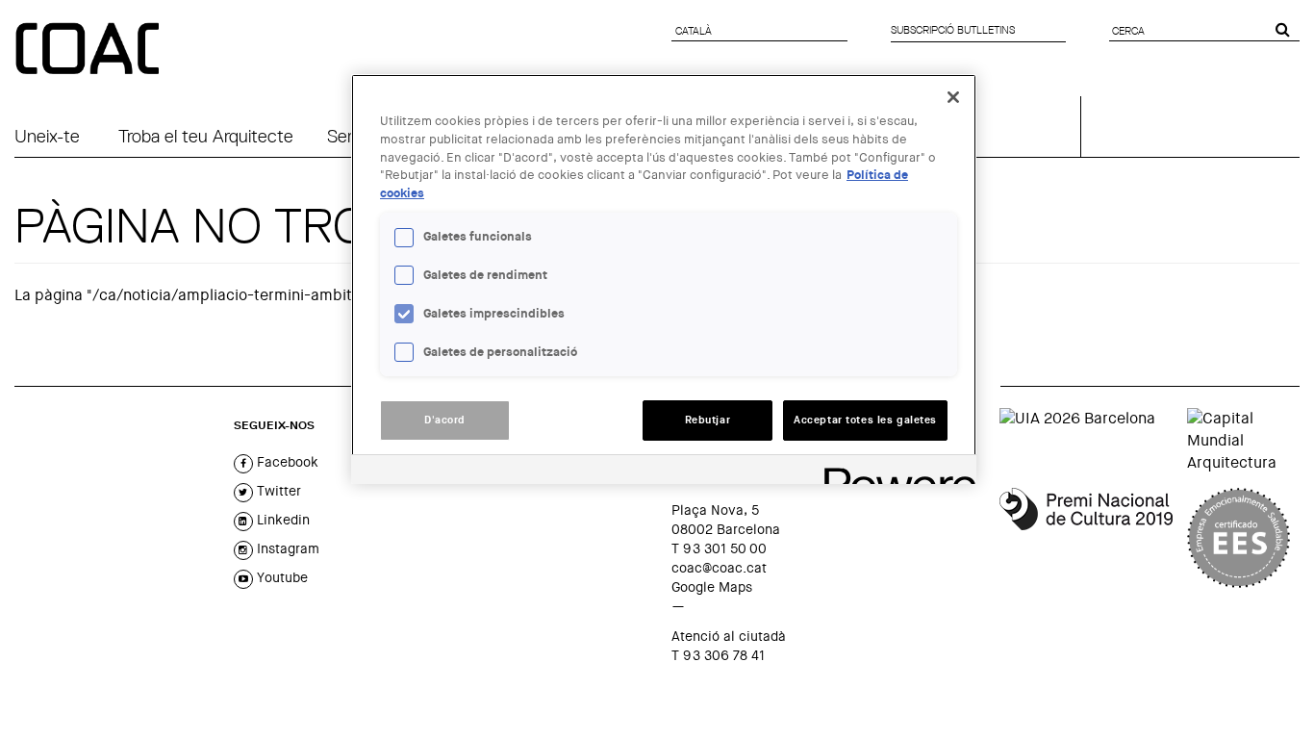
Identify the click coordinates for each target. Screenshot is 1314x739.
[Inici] (89, 50)
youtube (280, 577)
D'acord (445, 420)
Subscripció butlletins (953, 30)
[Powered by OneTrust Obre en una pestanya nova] (894, 472)
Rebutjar (708, 420)
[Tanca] (953, 97)
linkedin (281, 519)
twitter (277, 490)
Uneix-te (47, 135)
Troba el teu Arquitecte (205, 135)
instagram (286, 548)
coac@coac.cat (719, 567)
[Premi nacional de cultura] (1086, 538)
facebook (285, 462)
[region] (663, 279)
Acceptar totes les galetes (865, 420)
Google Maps (711, 587)
